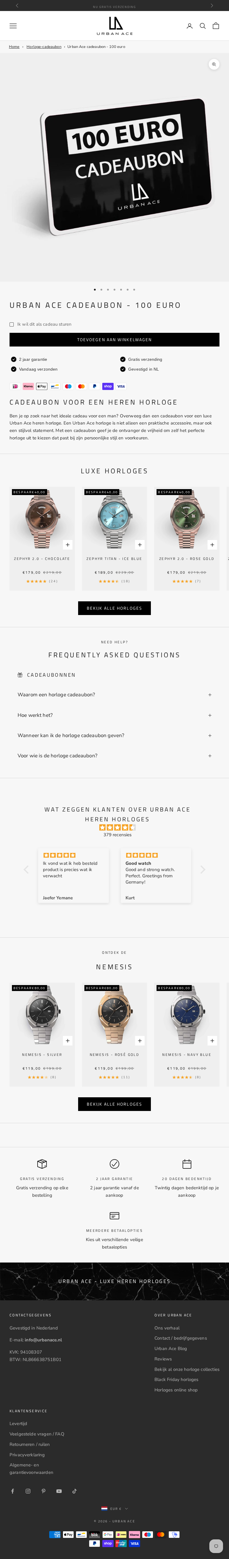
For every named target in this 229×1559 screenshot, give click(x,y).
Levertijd (18, 1424)
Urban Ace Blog (170, 1349)
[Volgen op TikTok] (75, 1491)
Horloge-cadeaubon (44, 46)
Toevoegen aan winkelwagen (114, 339)
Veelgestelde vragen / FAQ (37, 1434)
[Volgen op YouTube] (59, 1491)
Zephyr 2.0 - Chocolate (42, 558)
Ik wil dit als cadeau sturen (44, 324)
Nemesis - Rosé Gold (115, 1054)
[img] (117, 827)
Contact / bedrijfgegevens (180, 1338)
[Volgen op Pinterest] (44, 1491)
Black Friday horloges (176, 1379)
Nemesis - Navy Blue (186, 1054)
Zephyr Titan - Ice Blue (114, 558)
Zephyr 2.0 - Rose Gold (187, 558)
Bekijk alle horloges (114, 608)
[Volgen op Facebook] (13, 1491)
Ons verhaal (167, 1328)
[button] (28, 869)
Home (14, 46)
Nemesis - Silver (42, 1054)
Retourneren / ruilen (30, 1444)
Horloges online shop (176, 1390)
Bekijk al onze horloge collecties (186, 1369)
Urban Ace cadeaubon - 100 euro (96, 46)
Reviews (163, 1359)
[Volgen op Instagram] (28, 1491)
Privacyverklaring (27, 1455)
